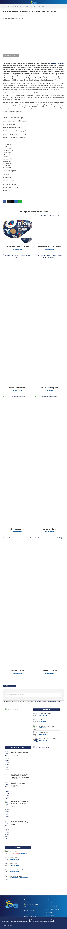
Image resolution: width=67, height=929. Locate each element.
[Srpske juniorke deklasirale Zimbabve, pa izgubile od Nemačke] (7, 810)
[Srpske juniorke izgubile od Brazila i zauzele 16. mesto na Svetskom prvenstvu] (7, 761)
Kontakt (50, 903)
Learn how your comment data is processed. (44, 702)
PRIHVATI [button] (16, 925)
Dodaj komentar (17, 14)
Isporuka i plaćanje (53, 909)
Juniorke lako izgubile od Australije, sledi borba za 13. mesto (19, 823)
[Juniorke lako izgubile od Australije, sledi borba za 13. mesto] (7, 832)
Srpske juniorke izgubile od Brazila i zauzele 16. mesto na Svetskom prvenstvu (20, 752)
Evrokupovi (11, 6)
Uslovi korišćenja (52, 906)
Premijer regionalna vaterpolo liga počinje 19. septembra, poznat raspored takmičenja (20, 775)
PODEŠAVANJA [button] (7, 925)
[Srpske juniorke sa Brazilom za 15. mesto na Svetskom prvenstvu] (7, 791)
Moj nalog (51, 915)
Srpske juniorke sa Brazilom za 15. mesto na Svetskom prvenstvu (20, 783)
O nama (50, 900)
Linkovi (50, 912)
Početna (4, 6)
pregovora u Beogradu (56, 63)
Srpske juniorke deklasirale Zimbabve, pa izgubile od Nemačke (19, 803)
